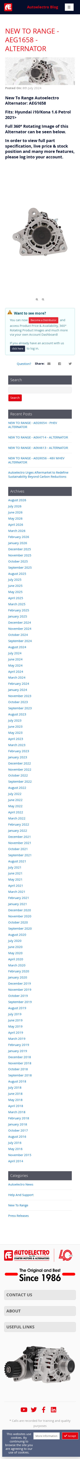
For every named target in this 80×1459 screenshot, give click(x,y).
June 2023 (15, 726)
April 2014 (15, 1161)
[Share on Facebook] (60, 363)
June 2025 (15, 586)
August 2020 (17, 934)
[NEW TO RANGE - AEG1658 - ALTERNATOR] (40, 84)
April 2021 (15, 885)
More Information (46, 1436)
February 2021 (18, 898)
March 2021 (16, 892)
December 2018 (19, 1057)
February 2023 (18, 751)
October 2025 (18, 561)
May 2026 (15, 518)
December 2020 (19, 910)
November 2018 (19, 1063)
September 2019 (20, 1002)
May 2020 (15, 953)
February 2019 (18, 1045)
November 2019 (19, 989)
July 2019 (15, 1014)
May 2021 (15, 879)
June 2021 (15, 873)
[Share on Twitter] (70, 363)
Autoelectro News (20, 1184)
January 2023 (17, 757)
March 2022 (16, 818)
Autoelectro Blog (42, 7)
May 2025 (15, 592)
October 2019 (18, 996)
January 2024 (17, 690)
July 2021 (15, 867)
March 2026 (16, 531)
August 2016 (17, 1136)
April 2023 (15, 739)
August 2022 (17, 788)
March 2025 (16, 604)
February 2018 (18, 1118)
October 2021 (18, 849)
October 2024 (18, 635)
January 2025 (17, 616)
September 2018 (20, 1075)
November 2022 (19, 769)
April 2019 (15, 1032)
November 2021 (19, 843)
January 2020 (17, 977)
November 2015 (19, 1155)
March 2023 (16, 745)
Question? (24, 364)
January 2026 (17, 543)
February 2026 (18, 537)
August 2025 (17, 573)
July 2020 (15, 941)
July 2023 (15, 720)
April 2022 (15, 812)
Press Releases (18, 1216)
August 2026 (17, 500)
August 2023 (17, 714)
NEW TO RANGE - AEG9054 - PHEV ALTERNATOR (32, 425)
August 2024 (17, 647)
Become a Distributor (43, 320)
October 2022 (18, 775)
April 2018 (15, 1106)
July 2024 (15, 653)
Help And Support (20, 1195)
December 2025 (19, 549)
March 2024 (16, 677)
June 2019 (15, 1020)
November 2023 (19, 696)
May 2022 (15, 806)
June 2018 (15, 1093)
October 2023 (18, 702)
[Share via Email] (49, 363)
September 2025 (20, 567)
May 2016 (15, 1149)
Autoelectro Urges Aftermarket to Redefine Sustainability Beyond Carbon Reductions (38, 474)
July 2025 (15, 579)
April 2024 (15, 671)
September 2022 (20, 781)
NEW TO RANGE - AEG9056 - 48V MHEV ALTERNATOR (36, 460)
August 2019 (17, 1008)
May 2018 (15, 1100)
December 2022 (19, 763)
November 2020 (19, 916)
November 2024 (19, 628)
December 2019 (19, 983)
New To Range (18, 1205)
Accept (71, 1436)
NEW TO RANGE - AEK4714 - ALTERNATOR (38, 437)
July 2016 (15, 1143)
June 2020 (15, 947)
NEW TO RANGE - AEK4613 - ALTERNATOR (38, 448)
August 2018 (17, 1081)
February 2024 (18, 683)
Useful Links (20, 1327)
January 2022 (17, 830)
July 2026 (15, 506)
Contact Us (19, 1295)
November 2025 (19, 555)
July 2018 (15, 1087)
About (13, 1311)
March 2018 (16, 1112)
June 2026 (15, 512)
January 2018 (17, 1124)
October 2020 (18, 922)
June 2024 (15, 659)
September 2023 (20, 708)
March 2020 (16, 965)
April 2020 (15, 959)
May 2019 (15, 1026)
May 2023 (15, 733)
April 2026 (15, 524)
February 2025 (18, 610)
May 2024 (15, 665)
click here (17, 348)
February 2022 (18, 824)
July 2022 (15, 794)
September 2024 (20, 641)
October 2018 (18, 1069)
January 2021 (17, 904)
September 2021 (20, 855)
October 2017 (18, 1130)
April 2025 (15, 598)
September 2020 (20, 928)
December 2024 (19, 622)
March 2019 (16, 1039)
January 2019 (17, 1051)
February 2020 (18, 971)
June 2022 (15, 800)
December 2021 (19, 837)
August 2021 (17, 861)
